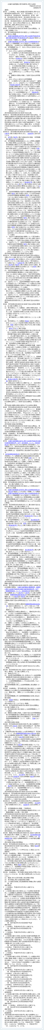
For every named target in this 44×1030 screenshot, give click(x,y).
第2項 (32, 38)
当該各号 (30, 133)
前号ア (11, 328)
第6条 (11, 700)
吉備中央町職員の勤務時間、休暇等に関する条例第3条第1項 (22, 589)
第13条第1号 (35, 520)
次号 (9, 137)
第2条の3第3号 (12, 379)
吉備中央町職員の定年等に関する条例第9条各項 (23, 41)
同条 (11, 325)
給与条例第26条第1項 (12, 454)
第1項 (15, 726)
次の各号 (12, 259)
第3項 (37, 846)
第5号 (23, 596)
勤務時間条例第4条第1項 (18, 595)
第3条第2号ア (13, 525)
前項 (19, 864)
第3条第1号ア (29, 516)
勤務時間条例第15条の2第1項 (26, 733)
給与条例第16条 (35, 834)
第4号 (16, 596)
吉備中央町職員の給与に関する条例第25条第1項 (23, 443)
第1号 (21, 593)
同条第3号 (35, 92)
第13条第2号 (29, 550)
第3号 (15, 137)
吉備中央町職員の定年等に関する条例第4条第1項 (24, 490)
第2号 (32, 776)
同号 (24, 523)
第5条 (27, 321)
